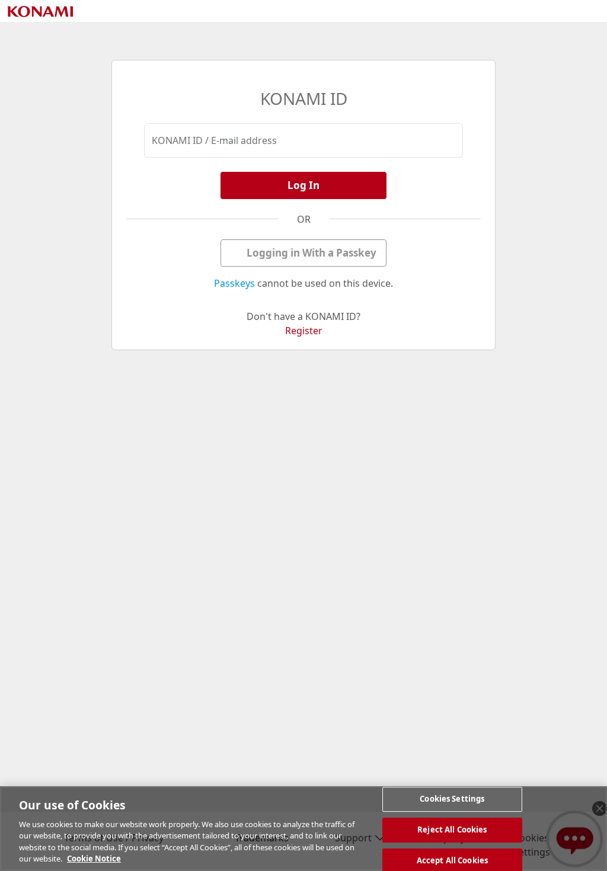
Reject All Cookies (452, 829)
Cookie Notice (94, 858)
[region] (303, 828)
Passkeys (234, 283)
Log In (303, 185)
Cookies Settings (452, 799)
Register (303, 330)
